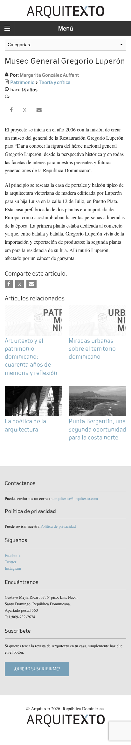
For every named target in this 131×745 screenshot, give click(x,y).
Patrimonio (22, 82)
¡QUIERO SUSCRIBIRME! (37, 668)
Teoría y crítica (55, 82)
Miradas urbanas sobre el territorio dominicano (92, 348)
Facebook (12, 555)
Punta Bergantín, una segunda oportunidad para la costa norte (97, 429)
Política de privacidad (58, 526)
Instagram (13, 568)
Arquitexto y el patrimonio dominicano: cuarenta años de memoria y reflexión (31, 356)
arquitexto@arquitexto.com (75, 498)
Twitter (10, 562)
